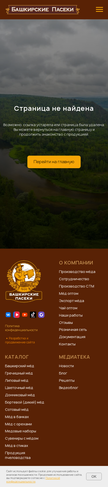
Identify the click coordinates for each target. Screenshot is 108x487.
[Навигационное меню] (99, 9)
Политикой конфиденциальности (33, 479)
